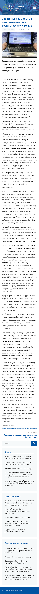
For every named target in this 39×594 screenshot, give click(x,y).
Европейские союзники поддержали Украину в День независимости (18, 463)
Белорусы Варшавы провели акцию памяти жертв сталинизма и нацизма (18, 457)
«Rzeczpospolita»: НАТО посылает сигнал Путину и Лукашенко (17, 562)
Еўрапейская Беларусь (19, 6)
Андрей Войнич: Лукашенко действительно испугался (15, 531)
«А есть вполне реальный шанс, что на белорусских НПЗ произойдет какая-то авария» (19, 483)
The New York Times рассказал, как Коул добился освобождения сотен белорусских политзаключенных (18, 475)
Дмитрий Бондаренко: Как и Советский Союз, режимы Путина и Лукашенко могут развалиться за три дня (19, 503)
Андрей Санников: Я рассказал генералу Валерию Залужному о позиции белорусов (17, 523)
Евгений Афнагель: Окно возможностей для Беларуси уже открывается (17, 511)
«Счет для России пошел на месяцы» (19, 469)
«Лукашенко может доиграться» (17, 517)
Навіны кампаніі (8, 30)
